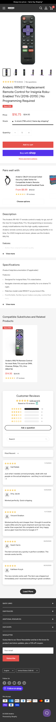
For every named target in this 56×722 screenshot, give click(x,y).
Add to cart (28, 145)
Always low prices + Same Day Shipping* (28, 2)
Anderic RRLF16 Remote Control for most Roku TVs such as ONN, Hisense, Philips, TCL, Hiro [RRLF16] (18, 365)
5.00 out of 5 (35, 401)
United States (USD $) (25, 670)
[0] (51, 8)
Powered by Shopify (10, 716)
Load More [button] (28, 591)
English (6, 670)
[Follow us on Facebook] (4, 683)
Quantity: (7, 133)
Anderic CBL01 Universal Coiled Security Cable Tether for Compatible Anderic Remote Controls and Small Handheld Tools (30, 181)
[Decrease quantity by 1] (15, 132)
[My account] (46, 8)
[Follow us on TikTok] (19, 683)
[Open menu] (4, 8)
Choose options (23, 201)
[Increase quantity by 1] (29, 132)
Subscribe (11, 658)
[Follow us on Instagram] (9, 683)
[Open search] (40, 8)
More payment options (28, 159)
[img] (10, 463)
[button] (8, 82)
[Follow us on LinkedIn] (24, 683)
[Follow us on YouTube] (14, 683)
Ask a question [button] (28, 428)
